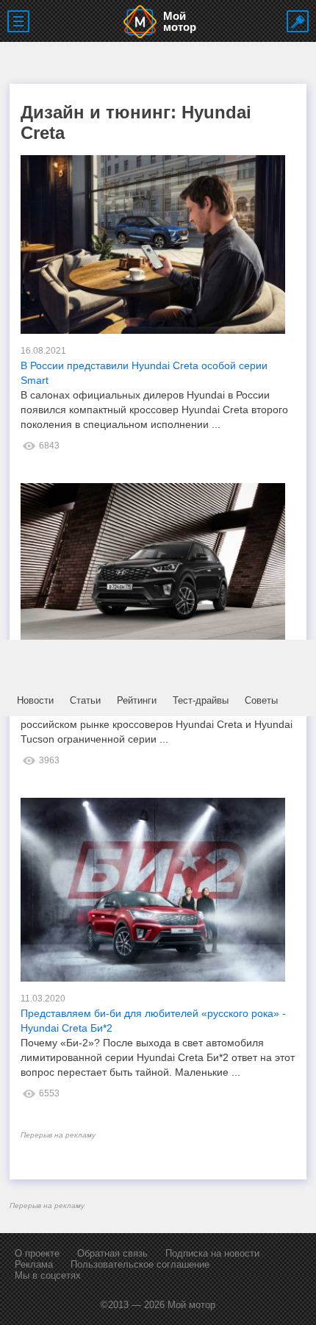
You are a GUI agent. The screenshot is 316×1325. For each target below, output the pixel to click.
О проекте (37, 1253)
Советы (261, 700)
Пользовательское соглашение (140, 1264)
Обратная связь (112, 1253)
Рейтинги (137, 700)
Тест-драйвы (201, 700)
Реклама (34, 1264)
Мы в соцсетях (48, 1275)
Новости (35, 700)
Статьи (85, 700)
